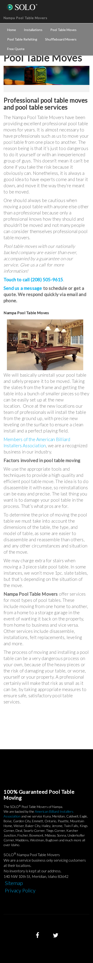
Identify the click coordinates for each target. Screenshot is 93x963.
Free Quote (16, 49)
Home (11, 30)
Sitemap (14, 883)
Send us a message (23, 288)
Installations (33, 30)
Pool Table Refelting (22, 39)
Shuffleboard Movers (61, 39)
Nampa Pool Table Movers (25, 18)
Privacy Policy (20, 890)
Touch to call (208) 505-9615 (33, 279)
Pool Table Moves (63, 30)
